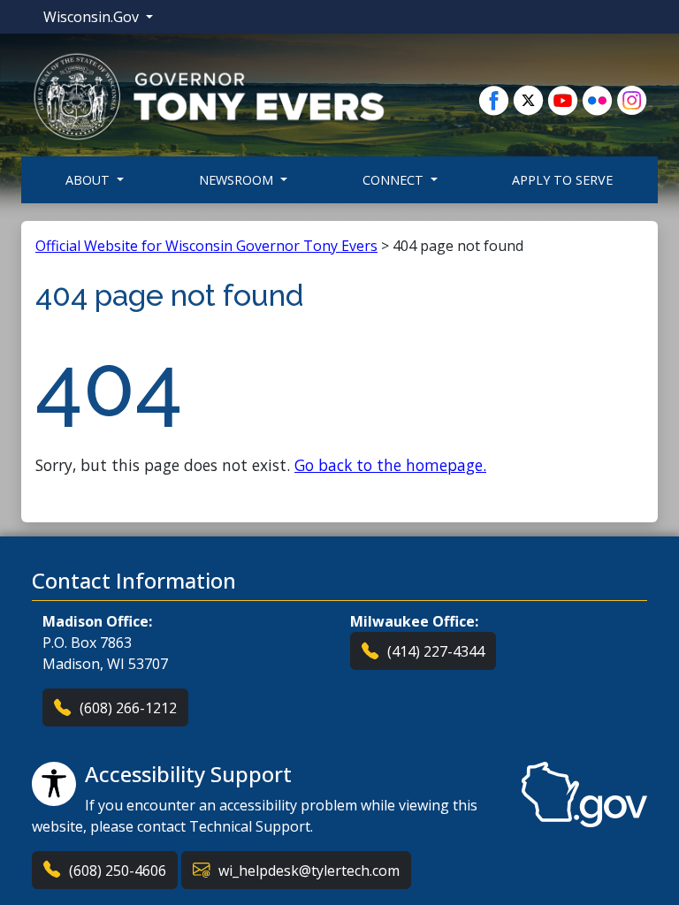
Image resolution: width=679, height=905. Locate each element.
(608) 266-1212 (128, 708)
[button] (208, 95)
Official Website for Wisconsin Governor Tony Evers (206, 245)
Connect (394, 179)
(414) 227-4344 (435, 651)
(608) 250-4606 (117, 870)
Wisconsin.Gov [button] (92, 17)
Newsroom (238, 179)
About (89, 179)
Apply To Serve (562, 179)
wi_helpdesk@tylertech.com (309, 870)
